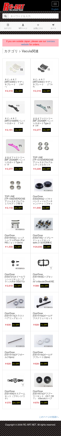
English (55, 9)
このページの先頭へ (49, 416)
